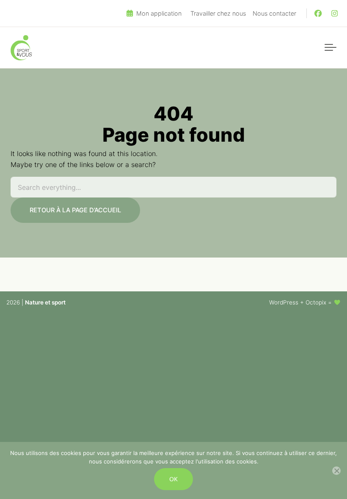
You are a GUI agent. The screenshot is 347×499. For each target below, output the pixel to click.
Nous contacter (274, 13)
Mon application (158, 13)
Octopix (316, 302)
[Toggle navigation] (330, 48)
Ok (173, 479)
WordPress (283, 302)
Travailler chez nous (218, 13)
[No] (336, 470)
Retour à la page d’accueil (75, 210)
